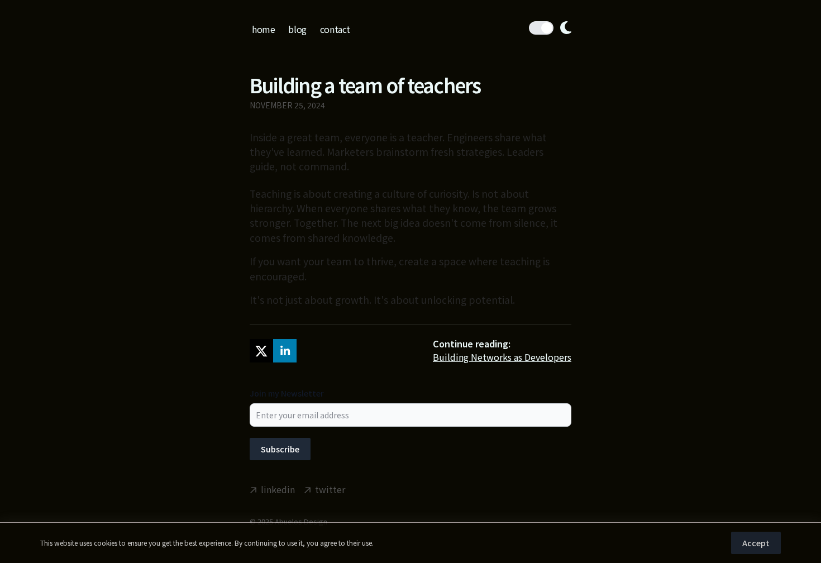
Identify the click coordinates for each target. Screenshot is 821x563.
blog (297, 29)
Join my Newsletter (287, 393)
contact (335, 29)
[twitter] (261, 350)
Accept (756, 542)
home (263, 29)
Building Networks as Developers (502, 357)
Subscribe (280, 449)
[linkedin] (285, 350)
